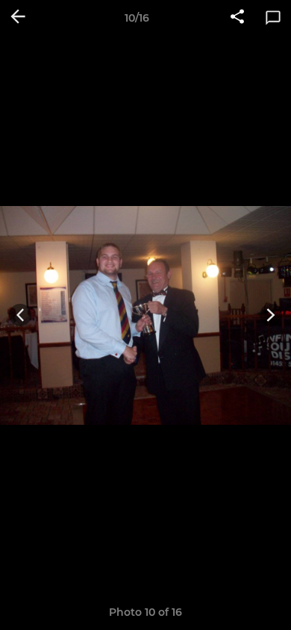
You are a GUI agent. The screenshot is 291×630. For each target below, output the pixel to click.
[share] (237, 17)
